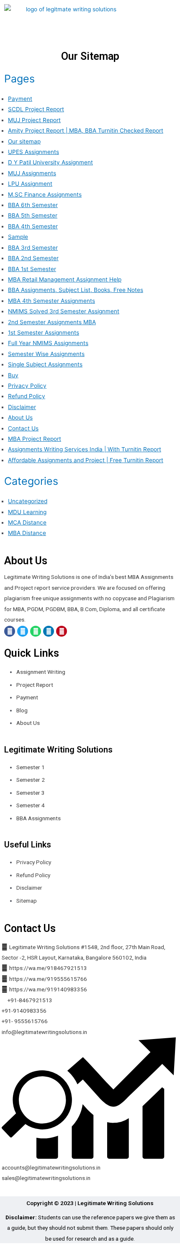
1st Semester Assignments (43, 332)
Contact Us (23, 428)
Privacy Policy (27, 385)
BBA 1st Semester (32, 269)
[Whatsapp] (35, 631)
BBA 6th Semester (33, 205)
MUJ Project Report (34, 120)
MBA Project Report (34, 438)
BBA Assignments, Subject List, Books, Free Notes (75, 290)
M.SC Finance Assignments (45, 194)
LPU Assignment (30, 183)
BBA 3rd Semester (33, 247)
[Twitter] (22, 631)
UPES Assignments (33, 151)
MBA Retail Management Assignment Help (64, 279)
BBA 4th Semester (33, 226)
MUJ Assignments (32, 173)
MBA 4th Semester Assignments (51, 300)
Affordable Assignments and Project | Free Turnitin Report (85, 460)
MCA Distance (27, 522)
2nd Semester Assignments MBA (52, 322)
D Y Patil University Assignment (50, 162)
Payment (20, 98)
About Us (20, 417)
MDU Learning (27, 512)
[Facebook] (9, 631)
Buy (13, 375)
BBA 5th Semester (32, 215)
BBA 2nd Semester (33, 258)
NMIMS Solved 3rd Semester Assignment (63, 311)
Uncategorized (27, 501)
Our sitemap (24, 141)
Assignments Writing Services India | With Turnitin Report (84, 449)
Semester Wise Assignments (46, 354)
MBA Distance (27, 533)
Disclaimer (22, 407)
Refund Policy (26, 396)
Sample (18, 236)
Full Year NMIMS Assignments (48, 343)
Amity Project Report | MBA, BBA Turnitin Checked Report (85, 130)
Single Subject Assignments (45, 364)
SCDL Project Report (36, 109)
